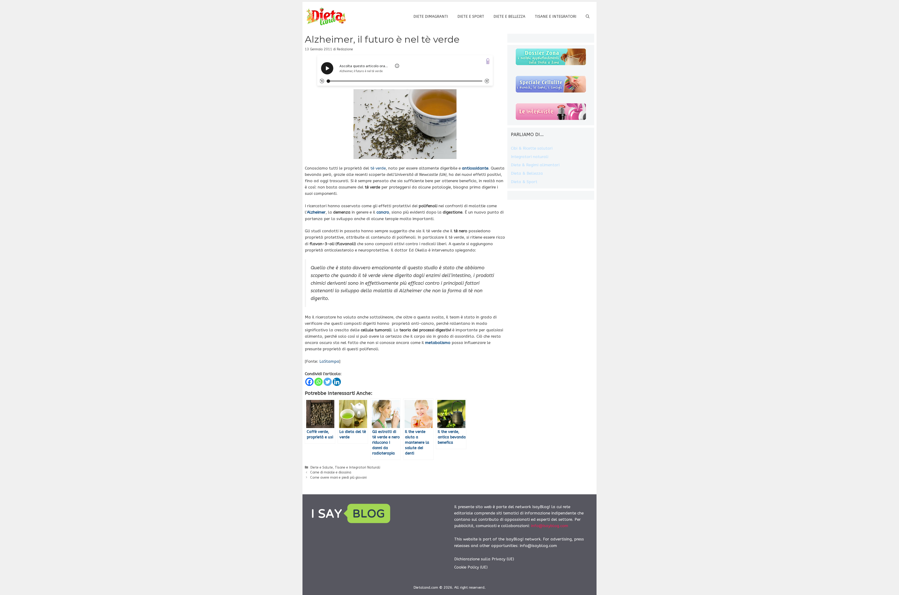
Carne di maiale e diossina (330, 472)
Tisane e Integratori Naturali (357, 467)
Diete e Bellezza (509, 16)
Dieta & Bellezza (527, 173)
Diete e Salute (321, 467)
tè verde (378, 168)
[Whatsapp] (318, 382)
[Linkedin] (337, 382)
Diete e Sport (470, 16)
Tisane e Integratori (555, 16)
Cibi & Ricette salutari (532, 148)
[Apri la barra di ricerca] (587, 16)
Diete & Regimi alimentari (535, 165)
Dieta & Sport (524, 181)
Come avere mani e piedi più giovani (338, 478)
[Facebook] (309, 382)
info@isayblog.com (549, 525)
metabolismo (437, 342)
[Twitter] (328, 382)
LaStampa (329, 361)
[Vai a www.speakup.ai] (487, 61)
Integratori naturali (529, 156)
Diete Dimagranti (430, 16)
